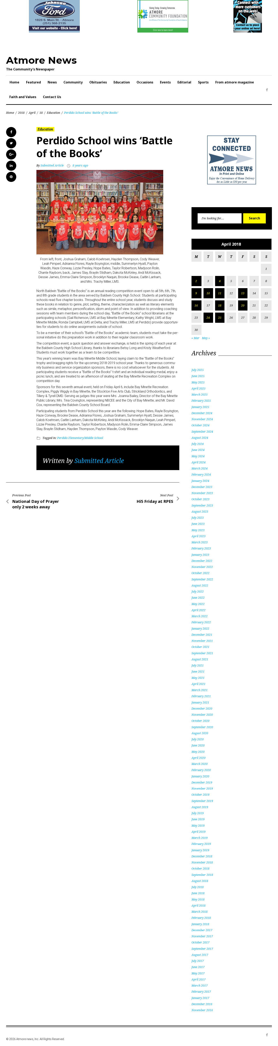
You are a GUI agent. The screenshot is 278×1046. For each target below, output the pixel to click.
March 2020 (200, 764)
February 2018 (201, 918)
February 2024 (201, 474)
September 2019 (202, 801)
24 (208, 317)
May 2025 (198, 382)
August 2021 (200, 659)
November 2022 (202, 567)
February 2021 (201, 696)
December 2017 (202, 930)
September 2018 (202, 875)
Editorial (184, 82)
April (32, 113)
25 (219, 317)
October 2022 (200, 573)
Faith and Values (22, 97)
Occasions (145, 82)
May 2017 (198, 973)
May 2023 (198, 530)
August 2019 (200, 807)
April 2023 (199, 536)
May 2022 (198, 604)
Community (73, 82)
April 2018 (199, 905)
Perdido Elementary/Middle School (80, 438)
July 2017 (198, 961)
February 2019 (201, 844)
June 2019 (198, 819)
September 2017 (202, 949)
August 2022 (200, 585)
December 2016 (202, 1004)
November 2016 (202, 1010)
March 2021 (200, 690)
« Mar (195, 338)
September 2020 (202, 727)
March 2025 (200, 394)
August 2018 (200, 881)
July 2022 (198, 591)
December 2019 (202, 782)
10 (208, 293)
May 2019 (198, 825)
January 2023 (200, 555)
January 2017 (200, 998)
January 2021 (200, 702)
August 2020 (200, 733)
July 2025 (198, 370)
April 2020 (199, 758)
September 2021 (202, 653)
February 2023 (201, 548)
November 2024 (202, 419)
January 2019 (200, 850)
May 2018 (198, 899)
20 (242, 305)
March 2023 (200, 542)
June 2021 (198, 671)
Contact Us (52, 97)
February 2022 (201, 622)
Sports (203, 82)
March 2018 (200, 912)
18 (41, 113)
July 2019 (198, 813)
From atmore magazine (234, 82)
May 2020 (198, 752)
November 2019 (202, 788)
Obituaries (98, 82)
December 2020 (202, 708)
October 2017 (200, 942)
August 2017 (200, 955)
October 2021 (200, 647)
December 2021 (202, 635)
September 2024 (202, 431)
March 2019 (200, 838)
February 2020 (201, 770)
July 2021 (198, 665)
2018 (21, 113)
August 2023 (200, 511)
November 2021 (202, 641)
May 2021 (198, 678)
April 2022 (199, 610)
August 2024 (200, 438)
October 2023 (200, 499)
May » (206, 338)
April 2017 (199, 979)
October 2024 (200, 425)
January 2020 (200, 776)
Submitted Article (52, 165)
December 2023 (202, 487)
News (52, 82)
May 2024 (198, 456)
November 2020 (202, 715)
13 (242, 293)
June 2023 (198, 524)
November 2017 (202, 936)
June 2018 (198, 893)
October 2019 (200, 795)
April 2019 (199, 832)
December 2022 (202, 561)
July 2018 (198, 887)
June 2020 (198, 745)
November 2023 (202, 493)
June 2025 (198, 376)
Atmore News (41, 60)
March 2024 (200, 468)
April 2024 (199, 462)
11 (219, 293)
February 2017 (201, 991)
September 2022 (202, 579)
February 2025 (201, 401)
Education (122, 82)
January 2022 (200, 628)
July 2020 (198, 739)
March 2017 (200, 985)
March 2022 (200, 616)
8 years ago (80, 165)
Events (165, 82)
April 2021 (199, 684)
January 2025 (200, 407)
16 (196, 305)
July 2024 (198, 444)
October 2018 (200, 868)
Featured (33, 82)
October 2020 (200, 721)
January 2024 (200, 481)
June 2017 (198, 967)
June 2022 (198, 598)
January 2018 (200, 924)
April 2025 (199, 388)
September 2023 (202, 505)
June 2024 (198, 450)
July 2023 (198, 518)
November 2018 (202, 862)
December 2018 (202, 856)
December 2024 (202, 413)
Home (14, 82)
